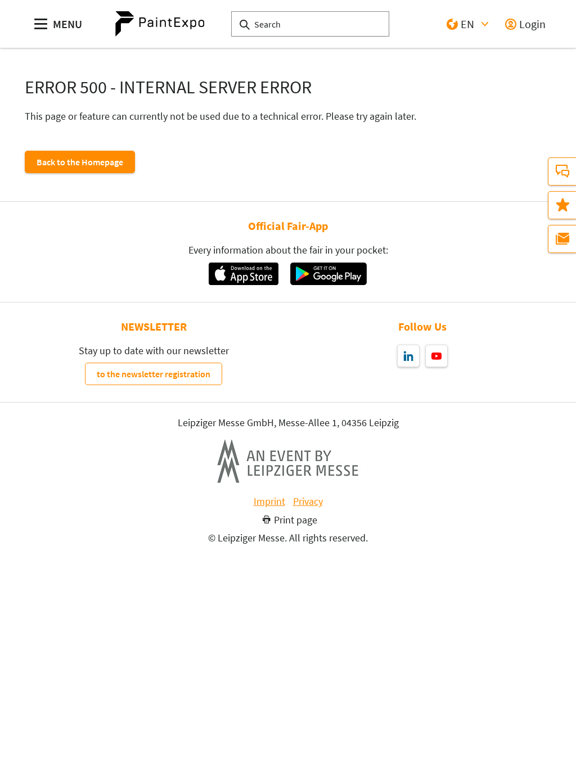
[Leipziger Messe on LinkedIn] (408, 356)
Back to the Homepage (80, 162)
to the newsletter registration (153, 374)
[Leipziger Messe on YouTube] (436, 356)
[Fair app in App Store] (243, 274)
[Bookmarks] (562, 205)
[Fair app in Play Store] (328, 274)
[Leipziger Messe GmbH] (288, 461)
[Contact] (562, 171)
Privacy (308, 501)
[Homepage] (160, 24)
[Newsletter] (562, 239)
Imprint (269, 501)
